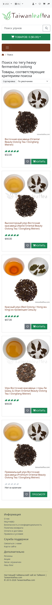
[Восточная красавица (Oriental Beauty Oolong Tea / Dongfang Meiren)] (26, 111)
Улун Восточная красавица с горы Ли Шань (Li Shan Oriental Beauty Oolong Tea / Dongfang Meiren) (26, 390)
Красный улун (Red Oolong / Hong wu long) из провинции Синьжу (26, 308)
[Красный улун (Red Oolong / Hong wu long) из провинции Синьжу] (26, 279)
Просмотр (38, 494)
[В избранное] (28, 161)
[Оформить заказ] (49, 4)
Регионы (8, 556)
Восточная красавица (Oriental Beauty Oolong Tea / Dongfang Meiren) (22, 142)
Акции (7, 559)
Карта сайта (10, 546)
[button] (7, 4)
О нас (7, 518)
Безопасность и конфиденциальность (23, 524)
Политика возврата (13, 527)
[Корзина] (44, 4)
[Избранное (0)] (40, 4)
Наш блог (8, 565)
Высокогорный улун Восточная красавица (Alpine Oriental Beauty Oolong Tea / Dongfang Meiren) (23, 225)
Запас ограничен (12, 562)
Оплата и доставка (13, 530)
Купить (40, 161)
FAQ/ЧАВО (9, 521)
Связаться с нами (13, 543)
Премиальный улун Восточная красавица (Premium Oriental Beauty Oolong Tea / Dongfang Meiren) (25, 474)
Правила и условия (13, 533)
